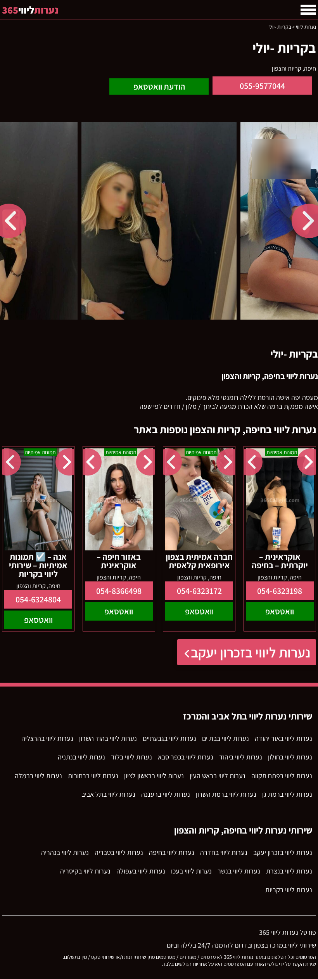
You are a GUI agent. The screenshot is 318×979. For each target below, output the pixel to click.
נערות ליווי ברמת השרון (226, 794)
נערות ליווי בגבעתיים (169, 738)
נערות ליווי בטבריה (119, 852)
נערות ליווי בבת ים (225, 738)
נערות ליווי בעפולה (140, 871)
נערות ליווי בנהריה (65, 852)
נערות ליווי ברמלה (38, 775)
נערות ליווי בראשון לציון (154, 775)
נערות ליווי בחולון (290, 756)
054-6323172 (199, 590)
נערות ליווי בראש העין (217, 775)
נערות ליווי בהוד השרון (108, 738)
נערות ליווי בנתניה (81, 756)
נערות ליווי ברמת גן (287, 794)
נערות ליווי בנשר (239, 871)
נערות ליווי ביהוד (240, 756)
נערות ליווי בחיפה (171, 852)
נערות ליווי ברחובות (93, 775)
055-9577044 (262, 85)
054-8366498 (119, 590)
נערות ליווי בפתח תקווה (281, 775)
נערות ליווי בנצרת (289, 871)
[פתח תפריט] (308, 9)
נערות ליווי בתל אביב (108, 794)
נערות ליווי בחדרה (223, 852)
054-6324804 (38, 599)
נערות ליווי (306, 26)
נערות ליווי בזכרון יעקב (250, 652)
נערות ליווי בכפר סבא (185, 756)
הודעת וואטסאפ (159, 86)
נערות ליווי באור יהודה (283, 738)
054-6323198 (279, 590)
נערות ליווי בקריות (288, 889)
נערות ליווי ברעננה (165, 794)
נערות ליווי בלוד (131, 756)
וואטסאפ (279, 611)
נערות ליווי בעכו (191, 871)
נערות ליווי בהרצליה (47, 738)
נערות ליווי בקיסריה (85, 871)
